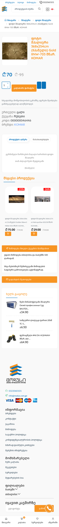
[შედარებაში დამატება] (44, 85)
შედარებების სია (14, 477)
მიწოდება (31, 2)
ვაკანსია (10, 424)
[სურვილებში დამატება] (39, 85)
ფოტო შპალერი (43, 20)
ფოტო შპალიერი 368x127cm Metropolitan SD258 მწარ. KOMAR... (42, 222)
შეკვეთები (10, 467)
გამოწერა (44, 508)
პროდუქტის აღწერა (18, 139)
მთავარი (11, 20)
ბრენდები (10, 2)
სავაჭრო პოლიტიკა (15, 434)
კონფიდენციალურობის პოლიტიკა (23, 440)
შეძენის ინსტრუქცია (16, 450)
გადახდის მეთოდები (20, 279)
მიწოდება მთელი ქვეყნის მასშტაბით (28, 248)
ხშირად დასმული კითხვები (19, 445)
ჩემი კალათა (12, 462)
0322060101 (48, 2)
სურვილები (11, 472)
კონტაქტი (10, 418)
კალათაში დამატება (24, 88)
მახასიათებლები (41, 139)
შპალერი (26, 20)
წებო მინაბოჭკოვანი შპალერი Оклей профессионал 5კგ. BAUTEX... (35, 305)
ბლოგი (20, 2)
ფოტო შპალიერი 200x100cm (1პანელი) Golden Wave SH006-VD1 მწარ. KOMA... (16, 222)
